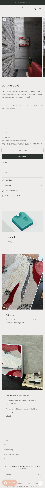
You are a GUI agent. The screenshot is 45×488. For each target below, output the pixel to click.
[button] (4, 9)
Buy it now (22, 156)
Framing (4, 128)
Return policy (8, 450)
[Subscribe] (38, 474)
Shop (6, 440)
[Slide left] (18, 81)
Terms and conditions (11, 454)
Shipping (12, 140)
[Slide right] (27, 81)
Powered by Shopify (25, 483)
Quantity (4, 162)
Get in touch (8, 459)
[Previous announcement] (4, 2)
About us (7, 445)
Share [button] (6, 172)
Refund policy (36, 483)
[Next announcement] (41, 2)
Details (8, 416)
